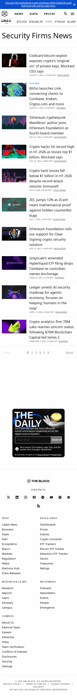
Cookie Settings (60, 684)
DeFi (5, 539)
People (44, 602)
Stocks (44, 558)
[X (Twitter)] (8, 497)
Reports (7, 592)
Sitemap (7, 666)
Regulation (9, 558)
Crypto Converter (51, 539)
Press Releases (11, 573)
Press (5, 641)
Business (7, 529)
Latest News (9, 524)
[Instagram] (25, 497)
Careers (7, 632)
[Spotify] (60, 497)
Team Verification (13, 646)
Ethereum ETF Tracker (54, 553)
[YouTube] (51, 497)
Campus (7, 607)
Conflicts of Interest (14, 651)
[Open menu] (73, 14)
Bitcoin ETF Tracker (52, 548)
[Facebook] (34, 497)
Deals (5, 534)
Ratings (45, 568)
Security (7, 661)
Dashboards (48, 524)
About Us (8, 622)
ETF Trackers (48, 543)
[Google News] (68, 497)
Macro (6, 548)
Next (69, 352)
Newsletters (47, 592)
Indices (44, 534)
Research (7, 588)
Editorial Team (11, 627)
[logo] (4, 14)
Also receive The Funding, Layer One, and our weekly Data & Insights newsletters (40, 448)
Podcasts (45, 588)
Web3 (5, 563)
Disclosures (9, 656)
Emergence (47, 607)
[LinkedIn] (17, 497)
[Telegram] (42, 497)
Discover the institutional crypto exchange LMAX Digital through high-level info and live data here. (38, 4)
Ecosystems (9, 543)
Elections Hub (10, 568)
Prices (44, 529)
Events (44, 597)
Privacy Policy (56, 455)
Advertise (8, 636)
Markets (7, 553)
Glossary (7, 602)
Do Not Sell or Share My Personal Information (38, 690)
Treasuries (46, 563)
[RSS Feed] (38, 506)
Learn (5, 597)
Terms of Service (43, 455)
